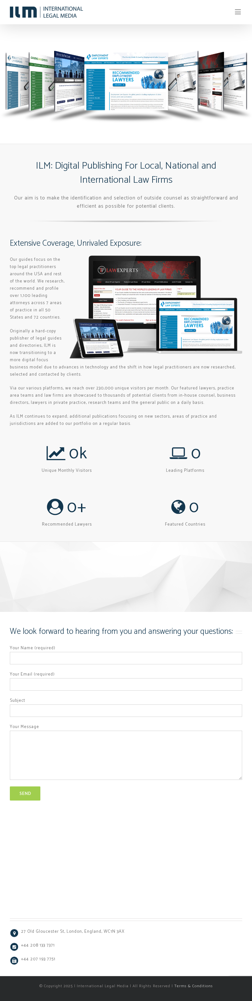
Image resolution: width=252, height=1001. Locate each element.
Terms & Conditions (193, 986)
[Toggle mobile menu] (238, 11)
